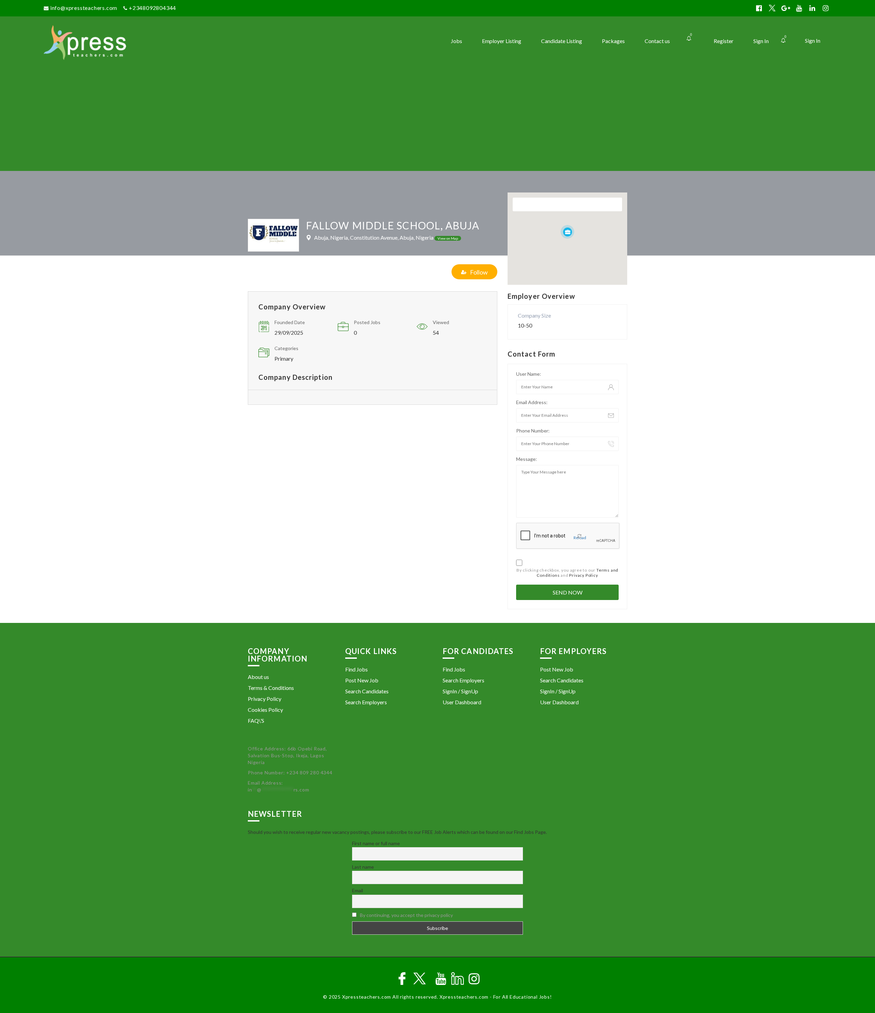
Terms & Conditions (271, 687)
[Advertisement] (437, 120)
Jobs (456, 41)
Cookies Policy (265, 709)
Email (357, 890)
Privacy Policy (583, 575)
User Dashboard (462, 702)
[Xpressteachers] (142, 42)
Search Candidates (367, 691)
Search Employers (366, 702)
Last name (363, 867)
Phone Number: (533, 431)
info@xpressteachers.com (83, 7)
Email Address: (532, 402)
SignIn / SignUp (460, 691)
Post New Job (361, 680)
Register (723, 41)
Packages (613, 41)
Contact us (657, 41)
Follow (479, 272)
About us (258, 677)
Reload (580, 537)
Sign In (812, 40)
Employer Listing (501, 41)
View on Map (448, 238)
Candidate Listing (561, 41)
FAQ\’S (256, 720)
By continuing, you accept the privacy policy (406, 915)
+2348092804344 (152, 7)
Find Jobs (356, 669)
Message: (526, 459)
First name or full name (376, 843)
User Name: (528, 374)
